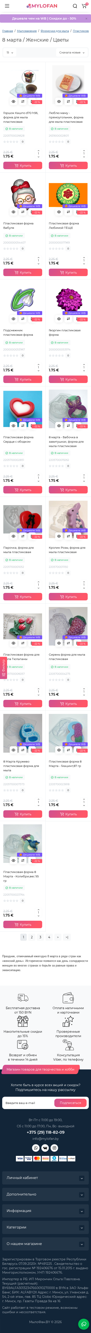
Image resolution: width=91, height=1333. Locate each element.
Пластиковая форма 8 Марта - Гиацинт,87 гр (65, 764)
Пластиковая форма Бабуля (18, 225)
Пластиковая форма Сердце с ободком (18, 439)
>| (67, 937)
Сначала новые (70, 52)
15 (8, 52)
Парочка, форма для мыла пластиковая (18, 550)
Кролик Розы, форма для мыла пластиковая (67, 550)
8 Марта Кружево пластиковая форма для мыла (21, 766)
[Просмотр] (13, 101)
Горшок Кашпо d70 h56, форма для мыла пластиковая (20, 117)
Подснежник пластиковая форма (18, 332)
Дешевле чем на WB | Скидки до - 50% (44, 18)
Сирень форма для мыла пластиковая (67, 657)
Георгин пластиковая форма (65, 332)
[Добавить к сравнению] (23, 101)
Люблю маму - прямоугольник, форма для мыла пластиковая (66, 117)
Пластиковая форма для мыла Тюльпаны (21, 657)
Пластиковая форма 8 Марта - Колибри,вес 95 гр (21, 876)
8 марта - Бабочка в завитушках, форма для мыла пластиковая (66, 441)
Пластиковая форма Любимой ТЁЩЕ (64, 225)
